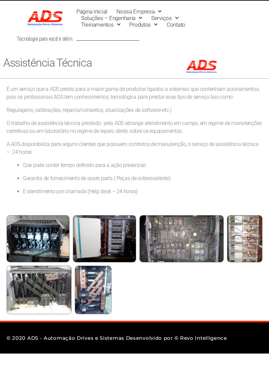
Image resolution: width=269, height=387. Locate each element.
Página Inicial (91, 11)
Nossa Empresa (135, 11)
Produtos (140, 24)
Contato (176, 24)
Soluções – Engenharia (108, 18)
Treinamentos (97, 24)
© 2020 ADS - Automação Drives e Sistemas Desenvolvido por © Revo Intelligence (117, 338)
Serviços (161, 18)
